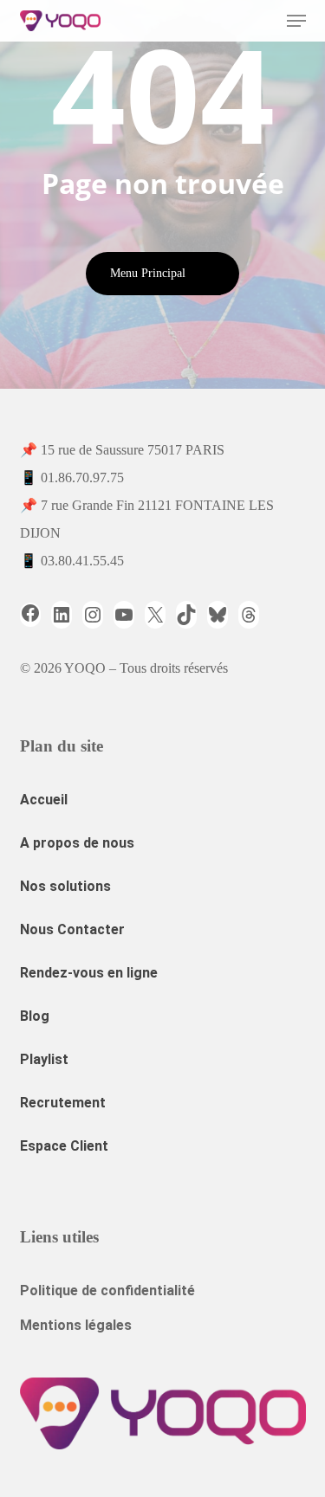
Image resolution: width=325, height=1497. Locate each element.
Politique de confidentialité (107, 1290)
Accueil (44, 799)
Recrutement (63, 1102)
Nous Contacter (72, 929)
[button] (296, 20)
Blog (34, 1016)
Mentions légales (76, 1325)
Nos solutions (65, 886)
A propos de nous (77, 843)
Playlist (44, 1059)
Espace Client (64, 1146)
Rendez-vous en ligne (89, 973)
